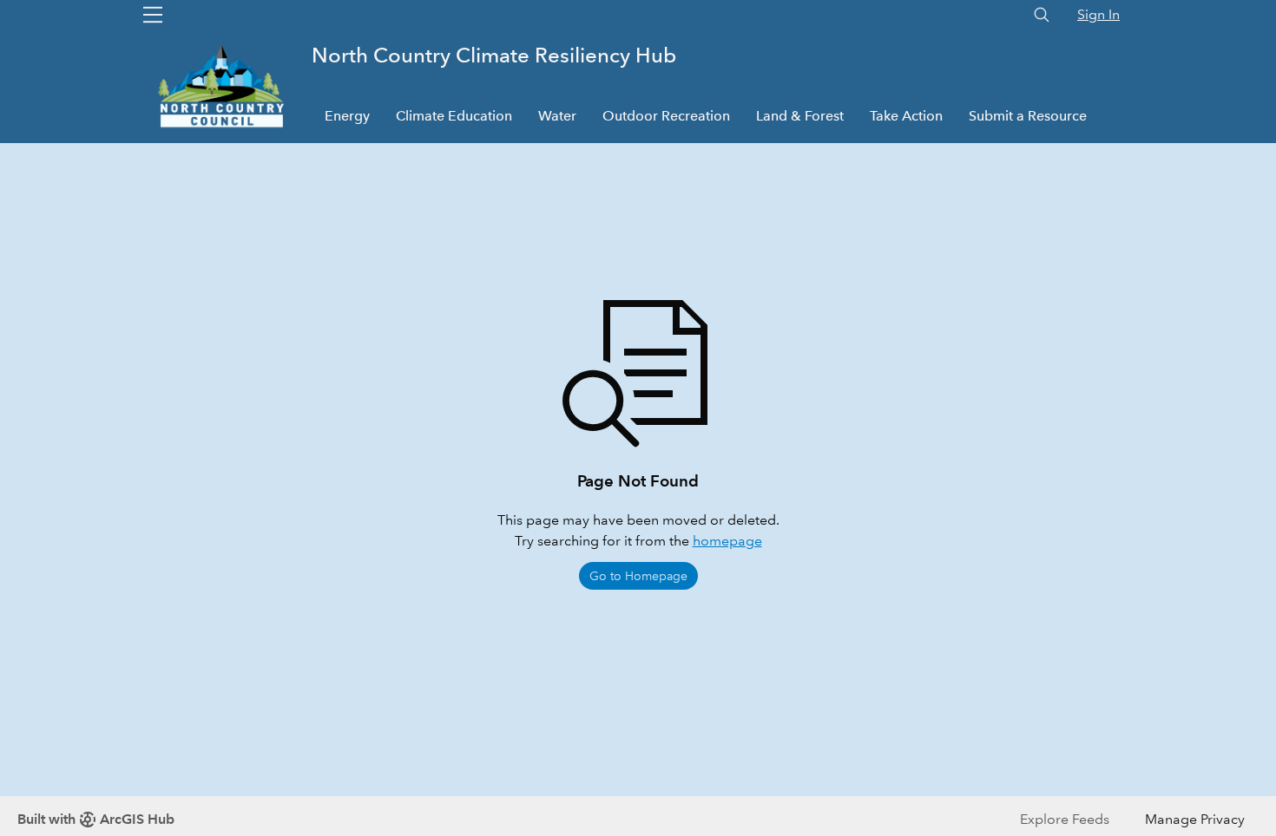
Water (557, 116)
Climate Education (454, 116)
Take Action (906, 116)
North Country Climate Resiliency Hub (494, 55)
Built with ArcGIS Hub (95, 819)
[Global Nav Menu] (153, 14)
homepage (727, 540)
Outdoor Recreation (666, 116)
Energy (347, 116)
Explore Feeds (1064, 819)
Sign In (1098, 14)
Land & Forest (800, 116)
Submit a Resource (1028, 116)
